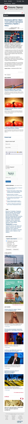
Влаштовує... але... (11, 243)
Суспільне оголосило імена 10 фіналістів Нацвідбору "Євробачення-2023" (12, 372)
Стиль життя (20, 418)
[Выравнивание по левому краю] (12, 152)
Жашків (11, 212)
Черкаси (8, 74)
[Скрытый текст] (21, 152)
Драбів (7, 212)
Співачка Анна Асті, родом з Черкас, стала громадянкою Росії (13, 310)
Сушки (7, 221)
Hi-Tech (6, 419)
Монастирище (17, 217)
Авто (20, 419)
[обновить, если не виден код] (11, 176)
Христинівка (14, 222)
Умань (18, 221)
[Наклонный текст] (8, 152)
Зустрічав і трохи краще (12, 245)
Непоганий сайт (10, 242)
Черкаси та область (14, 27)
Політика (6, 415)
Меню (6, 15)
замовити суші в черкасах (12, 228)
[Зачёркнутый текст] (11, 152)
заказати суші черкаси (15, 227)
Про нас (5, 1)
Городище (18, 211)
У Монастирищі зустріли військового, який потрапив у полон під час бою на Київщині (14, 198)
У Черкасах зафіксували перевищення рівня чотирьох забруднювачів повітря (14, 204)
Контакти (10, 1)
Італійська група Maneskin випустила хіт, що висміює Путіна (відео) (13, 351)
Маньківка (8, 217)
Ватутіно (8, 211)
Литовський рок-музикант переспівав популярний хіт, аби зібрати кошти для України (14, 330)
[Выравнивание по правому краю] (15, 152)
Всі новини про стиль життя (18, 304)
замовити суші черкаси (11, 229)
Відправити (8, 181)
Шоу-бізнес (20, 417)
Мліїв (12, 217)
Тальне (11, 221)
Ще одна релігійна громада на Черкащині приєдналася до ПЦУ (14, 188)
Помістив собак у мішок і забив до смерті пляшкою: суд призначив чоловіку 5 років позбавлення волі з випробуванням (14, 191)
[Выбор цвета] (19, 152)
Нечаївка (8, 218)
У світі (7, 417)
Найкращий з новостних (12, 241)
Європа (13, 417)
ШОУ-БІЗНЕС (7, 307)
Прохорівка (17, 218)
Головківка (12, 211)
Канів (18, 213)
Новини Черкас (7, 68)
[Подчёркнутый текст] (9, 152)
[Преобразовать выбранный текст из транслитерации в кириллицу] (8, 154)
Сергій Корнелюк (11, 28)
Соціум (20, 415)
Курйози (13, 418)
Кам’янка (14, 213)
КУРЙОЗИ (7, 396)
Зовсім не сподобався (12, 246)
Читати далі (7, 326)
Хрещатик (8, 222)
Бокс (18, 27)
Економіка (13, 415)
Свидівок (8, 220)
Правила (13, 3)
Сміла (12, 220)
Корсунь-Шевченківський (12, 216)
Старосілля (17, 220)
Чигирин (15, 224)
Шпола (12, 225)
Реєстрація (19, 1)
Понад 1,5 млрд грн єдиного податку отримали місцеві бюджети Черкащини (14, 201)
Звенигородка (17, 212)
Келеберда (15, 215)
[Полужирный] (6, 152)
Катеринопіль (9, 215)
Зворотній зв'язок (7, 3)
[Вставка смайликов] (17, 152)
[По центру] (14, 152)
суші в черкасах (14, 230)
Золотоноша (9, 213)
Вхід (23, 1)
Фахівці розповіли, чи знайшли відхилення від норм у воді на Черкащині (14, 195)
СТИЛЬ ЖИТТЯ (8, 253)
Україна (15, 221)
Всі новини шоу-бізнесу (18, 392)
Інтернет (13, 419)
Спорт (7, 418)
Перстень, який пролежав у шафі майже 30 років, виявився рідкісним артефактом (14, 408)
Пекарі (12, 218)
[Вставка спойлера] (9, 154)
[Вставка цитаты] (6, 154)
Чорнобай (8, 225)
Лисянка (20, 216)
